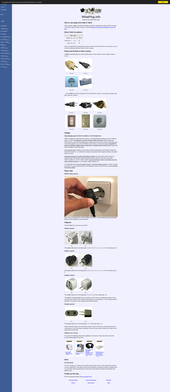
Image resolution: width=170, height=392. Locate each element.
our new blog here (87, 376)
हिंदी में (3, 45)
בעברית (4, 67)
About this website (73, 380)
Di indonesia (5, 53)
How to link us (91, 382)
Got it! (163, 2)
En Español (4, 25)
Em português (6, 37)
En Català (3, 34)
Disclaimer (108, 380)
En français (5, 39)
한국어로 (4, 61)
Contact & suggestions (91, 380)
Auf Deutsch (4, 31)
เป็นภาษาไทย (5, 64)
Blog (2, 14)
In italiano (4, 28)
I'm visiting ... (4, 9)
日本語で (4, 48)
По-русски (5, 50)
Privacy (73, 382)
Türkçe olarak (5, 58)
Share (108, 382)
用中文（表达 (5, 42)
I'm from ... (3, 7)
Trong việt (4, 56)
